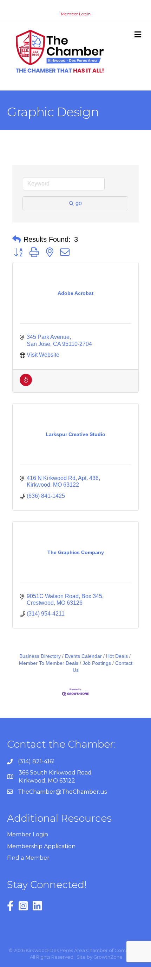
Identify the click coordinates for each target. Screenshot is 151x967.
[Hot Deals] (26, 384)
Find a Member (28, 858)
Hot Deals (117, 656)
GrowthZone (108, 957)
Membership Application (41, 846)
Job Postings (97, 663)
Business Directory (40, 656)
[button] (16, 239)
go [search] (79, 203)
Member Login (76, 13)
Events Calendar (83, 656)
